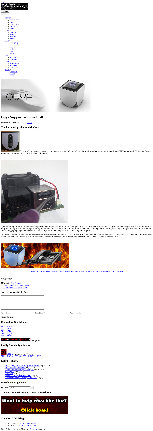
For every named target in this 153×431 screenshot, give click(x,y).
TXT (7, 41)
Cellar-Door (14, 67)
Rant (11, 51)
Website (72, 313)
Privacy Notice (15, 24)
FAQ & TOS (14, 20)
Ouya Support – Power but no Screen (16, 285)
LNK (7, 61)
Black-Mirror (14, 63)
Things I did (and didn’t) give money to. (19, 370)
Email (37, 313)
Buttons (10, 332)
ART (7, 30)
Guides (12, 47)
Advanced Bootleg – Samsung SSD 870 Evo (21, 378)
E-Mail (12, 74)
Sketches (13, 36)
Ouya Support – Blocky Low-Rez (15, 288)
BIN (7, 55)
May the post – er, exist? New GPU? (18, 376)
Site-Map (13, 26)
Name (3, 313)
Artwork (13, 32)
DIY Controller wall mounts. (15, 368)
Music (12, 34)
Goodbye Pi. (9, 372)
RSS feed (9, 354)
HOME (8, 18)
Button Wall (14, 65)
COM (7, 70)
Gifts (11, 22)
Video (12, 53)
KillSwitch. (9, 374)
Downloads (14, 59)
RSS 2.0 (26, 356)
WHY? (38, 356)
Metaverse (13, 49)
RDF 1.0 (10, 356)
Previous (20, 423)
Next (34, 423)
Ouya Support (16, 283)
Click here (33, 429)
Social (12, 76)
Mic (8, 330)
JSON (32, 356)
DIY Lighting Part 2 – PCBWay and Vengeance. (22, 366)
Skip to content (6, 2)
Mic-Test (13, 57)
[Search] (31, 387)
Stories (12, 39)
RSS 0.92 (18, 356)
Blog (9, 328)
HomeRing (28, 425)
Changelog (14, 43)
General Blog (14, 45)
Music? (10, 327)
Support (12, 28)
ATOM (3, 356)
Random (28, 423)
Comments (13, 72)
